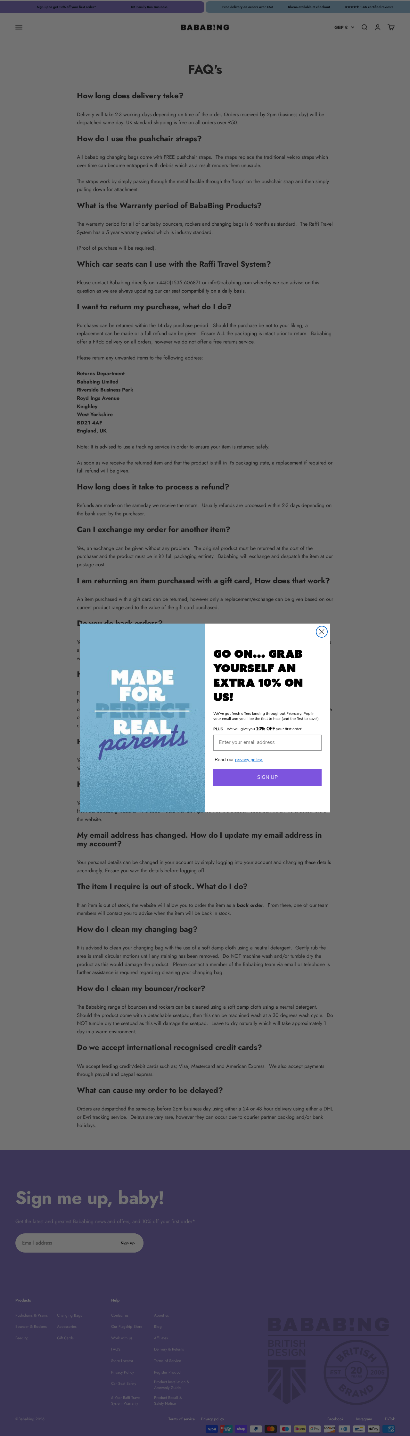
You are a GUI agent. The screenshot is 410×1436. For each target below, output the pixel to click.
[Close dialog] (321, 631)
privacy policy (249, 760)
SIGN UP (267, 777)
